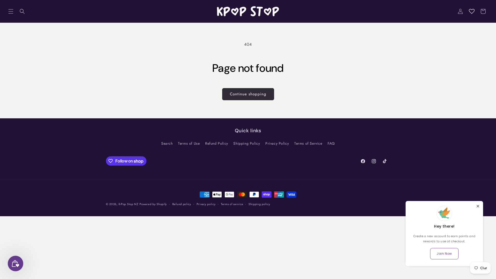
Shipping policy (259, 204)
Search (167, 143)
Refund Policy (216, 143)
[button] (11, 11)
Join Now (444, 253)
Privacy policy (206, 204)
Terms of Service (308, 143)
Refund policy (181, 204)
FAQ (331, 143)
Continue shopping (248, 94)
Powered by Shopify (153, 204)
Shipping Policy (246, 143)
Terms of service (232, 204)
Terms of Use (189, 143)
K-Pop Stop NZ (128, 204)
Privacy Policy (277, 143)
